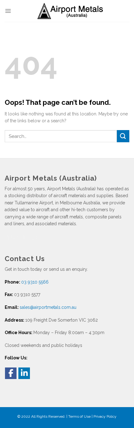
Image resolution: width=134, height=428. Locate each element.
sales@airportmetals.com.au (48, 307)
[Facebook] (11, 373)
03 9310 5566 (35, 282)
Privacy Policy (105, 416)
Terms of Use (79, 416)
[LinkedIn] (24, 373)
